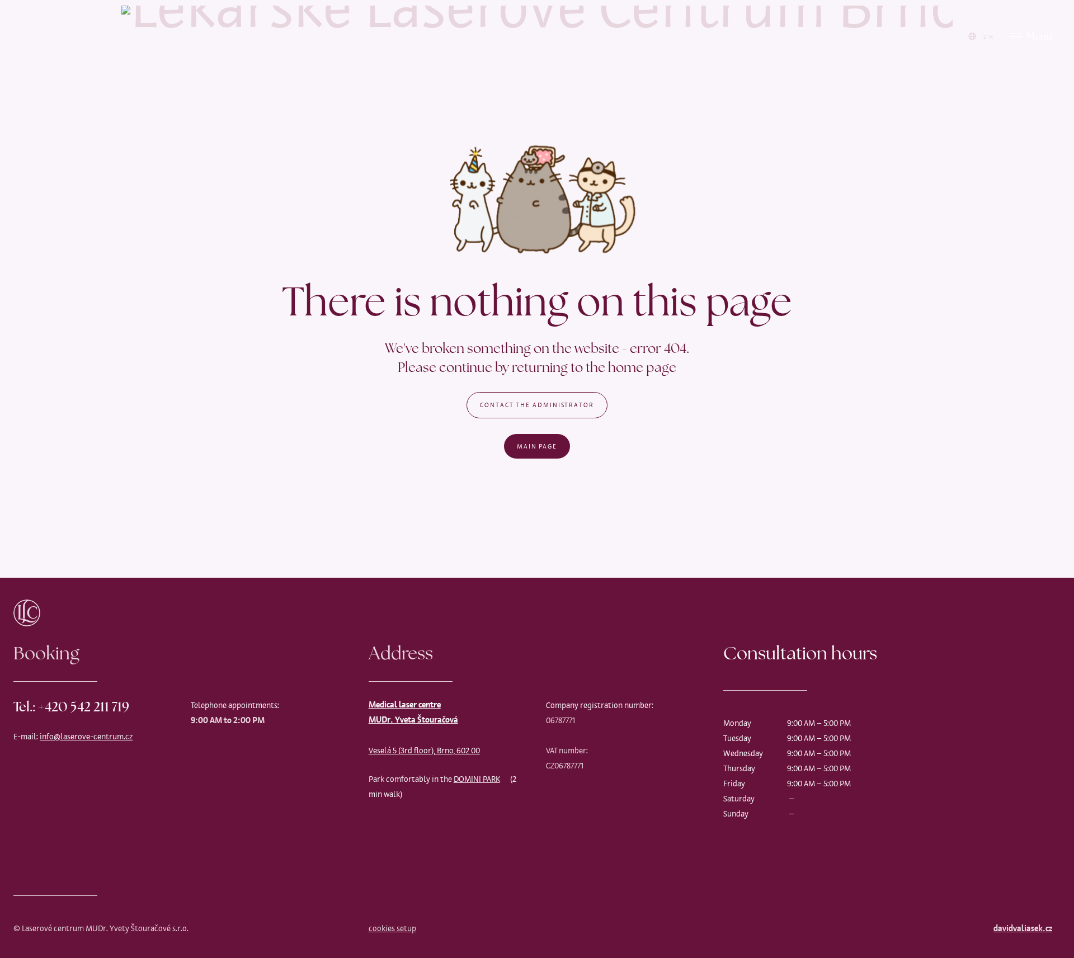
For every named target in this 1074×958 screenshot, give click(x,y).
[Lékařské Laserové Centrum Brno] (537, 36)
